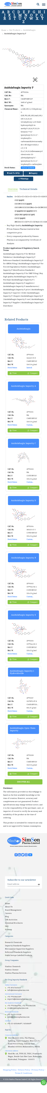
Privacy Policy (38, 1070)
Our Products (14, 30)
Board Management (13, 910)
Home (3, 30)
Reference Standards (23, 846)
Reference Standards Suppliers (18, 952)
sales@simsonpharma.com (18, 1017)
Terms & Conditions (23, 1073)
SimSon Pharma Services (15, 973)
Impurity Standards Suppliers (17, 946)
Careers (8, 913)
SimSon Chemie (11, 970)
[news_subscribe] (39, 884)
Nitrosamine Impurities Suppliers (19, 949)
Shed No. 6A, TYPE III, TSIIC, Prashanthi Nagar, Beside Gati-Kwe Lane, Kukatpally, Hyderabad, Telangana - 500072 (25, 1056)
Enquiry (34, 173)
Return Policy (24, 1070)
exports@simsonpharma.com (19, 999)
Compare (34, 373)
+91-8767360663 (14, 988)
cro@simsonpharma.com (17, 1008)
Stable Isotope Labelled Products (18, 955)
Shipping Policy (10, 1070)
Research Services (33, 846)
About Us (9, 907)
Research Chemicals (14, 846)
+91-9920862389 (14, 997)
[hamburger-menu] (43, 4)
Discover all (23, 782)
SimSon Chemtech (12, 966)
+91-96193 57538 (14, 1015)
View (14, 373)
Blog (7, 917)
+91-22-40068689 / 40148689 (19, 1024)
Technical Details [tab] (28, 189)
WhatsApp (24, 179)
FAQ (6, 926)
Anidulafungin (29, 30)
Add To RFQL (14, 173)
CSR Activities (11, 920)
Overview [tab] (13, 189)
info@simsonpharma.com (18, 990)
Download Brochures (14, 923)
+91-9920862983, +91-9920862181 (21, 1006)
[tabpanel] (23, 251)
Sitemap (8, 930)
